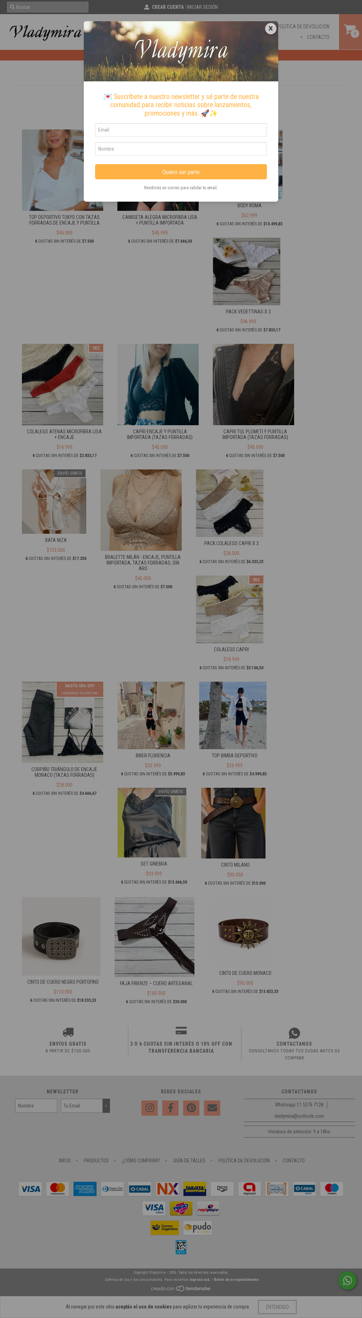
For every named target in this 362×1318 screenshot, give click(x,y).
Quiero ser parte (181, 171)
